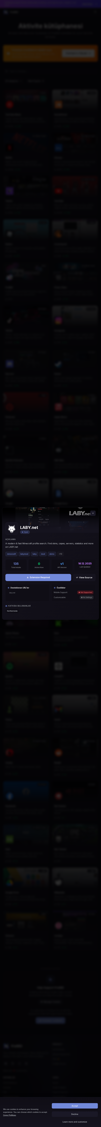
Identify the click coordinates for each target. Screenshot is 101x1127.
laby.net (12, 593)
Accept (75, 1106)
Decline (74, 1114)
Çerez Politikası (9, 1115)
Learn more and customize (75, 1122)
